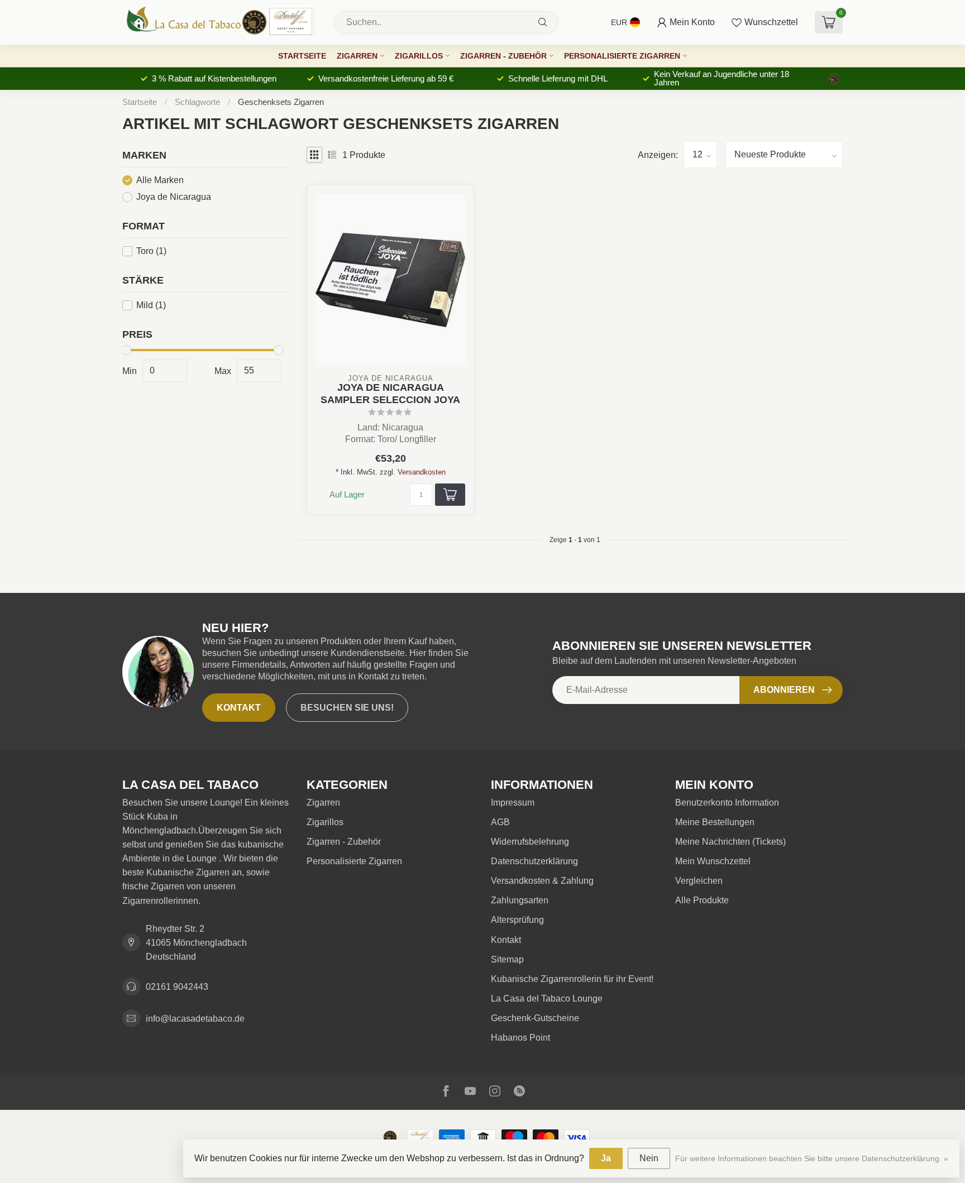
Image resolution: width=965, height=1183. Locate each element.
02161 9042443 (177, 987)
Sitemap (507, 959)
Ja (606, 1158)
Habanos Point (520, 1037)
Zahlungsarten (519, 900)
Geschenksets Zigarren (281, 102)
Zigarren (357, 55)
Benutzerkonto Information (727, 802)
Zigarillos (419, 55)
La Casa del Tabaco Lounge (547, 998)
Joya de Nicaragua (173, 197)
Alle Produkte (702, 900)
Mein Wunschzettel (713, 861)
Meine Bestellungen (714, 822)
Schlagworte (197, 102)
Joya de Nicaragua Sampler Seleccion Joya (390, 393)
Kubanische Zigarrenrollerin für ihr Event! (572, 979)
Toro (151, 251)
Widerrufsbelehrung (530, 841)
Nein (648, 1158)
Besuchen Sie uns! (347, 707)
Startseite (302, 55)
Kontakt (239, 707)
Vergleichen (699, 880)
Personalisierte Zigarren (622, 55)
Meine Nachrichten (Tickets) (730, 841)
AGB (500, 822)
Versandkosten (422, 472)
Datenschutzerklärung (534, 861)
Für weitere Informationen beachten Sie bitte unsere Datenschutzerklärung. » (811, 1158)
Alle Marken (160, 180)
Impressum (512, 802)
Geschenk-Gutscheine (535, 1018)
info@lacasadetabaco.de (195, 1018)
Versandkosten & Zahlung (542, 880)
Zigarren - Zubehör (503, 55)
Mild (151, 305)
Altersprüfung (517, 920)
